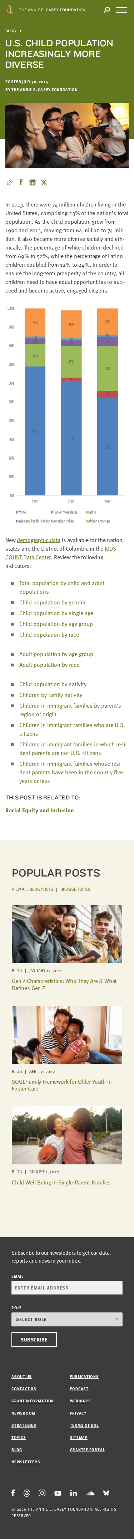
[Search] (107, 10)
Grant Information (32, 1401)
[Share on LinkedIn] (32, 182)
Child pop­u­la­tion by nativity (52, 684)
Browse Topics (75, 889)
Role (16, 1308)
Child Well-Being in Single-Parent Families (61, 1182)
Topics (18, 1437)
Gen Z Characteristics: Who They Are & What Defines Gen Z (64, 984)
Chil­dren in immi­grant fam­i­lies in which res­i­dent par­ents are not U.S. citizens (73, 748)
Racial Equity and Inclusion (39, 810)
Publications (84, 1376)
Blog (10, 31)
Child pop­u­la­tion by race (49, 634)
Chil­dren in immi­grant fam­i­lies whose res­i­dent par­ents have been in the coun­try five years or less (71, 772)
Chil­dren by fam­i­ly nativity (50, 694)
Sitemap (79, 1437)
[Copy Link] (9, 182)
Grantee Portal (87, 1450)
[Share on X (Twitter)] (44, 182)
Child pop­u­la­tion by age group (56, 623)
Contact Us (23, 1389)
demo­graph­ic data (38, 540)
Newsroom (23, 1413)
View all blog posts (32, 889)
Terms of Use (84, 1425)
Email (17, 1276)
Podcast (79, 1389)
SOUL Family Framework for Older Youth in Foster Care (62, 1085)
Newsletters (25, 1462)
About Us (21, 1376)
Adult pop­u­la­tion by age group (56, 654)
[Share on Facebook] (21, 182)
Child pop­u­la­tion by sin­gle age (56, 613)
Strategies (23, 1425)
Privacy (78, 1413)
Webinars (80, 1401)
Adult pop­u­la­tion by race (49, 664)
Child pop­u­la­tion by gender (52, 602)
